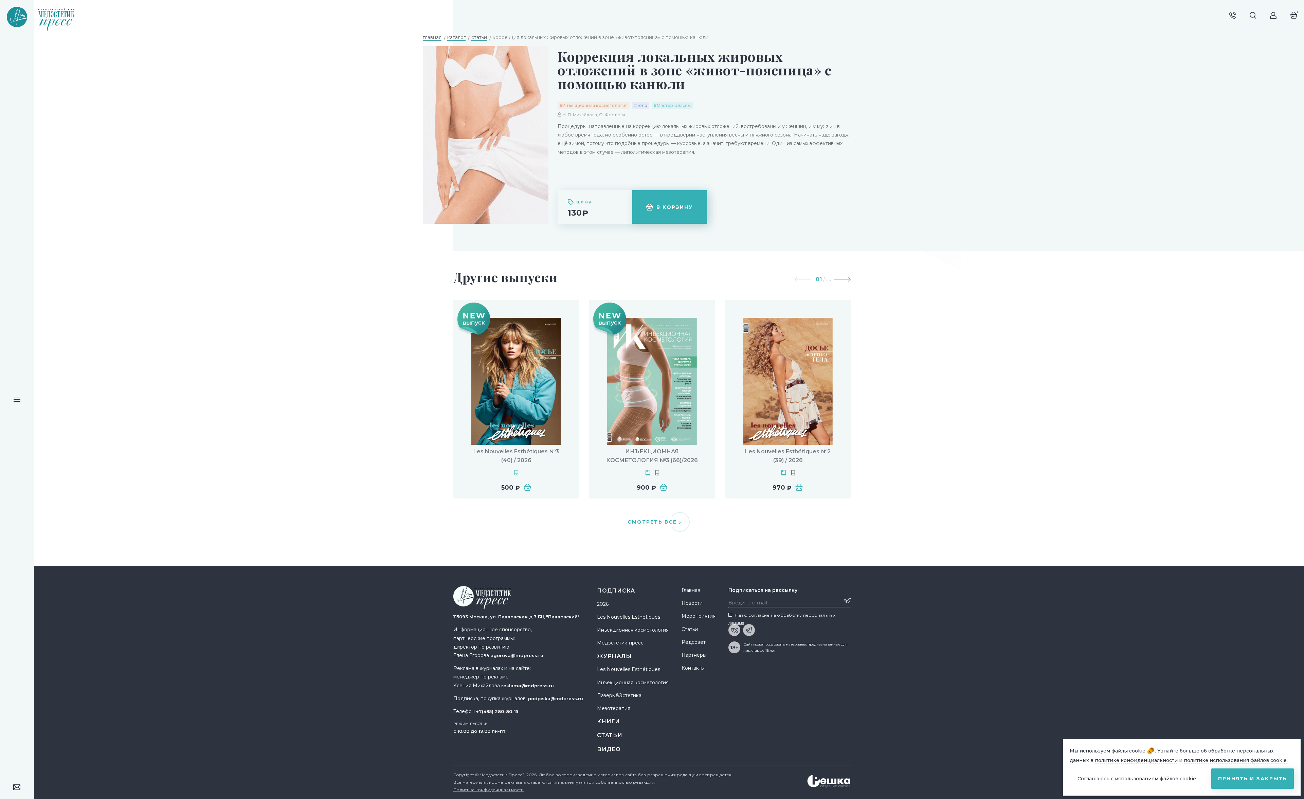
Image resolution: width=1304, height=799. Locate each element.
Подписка (616, 590)
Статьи (609, 735)
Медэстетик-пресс (620, 643)
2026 (603, 604)
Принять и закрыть (1252, 779)
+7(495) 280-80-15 (497, 711)
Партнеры (694, 655)
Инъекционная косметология (633, 630)
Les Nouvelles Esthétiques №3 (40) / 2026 (516, 456)
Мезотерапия (613, 708)
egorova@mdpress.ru (516, 655)
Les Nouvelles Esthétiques (628, 617)
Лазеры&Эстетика (619, 695)
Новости (692, 603)
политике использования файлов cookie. (1236, 760)
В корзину (674, 207)
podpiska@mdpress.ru (555, 698)
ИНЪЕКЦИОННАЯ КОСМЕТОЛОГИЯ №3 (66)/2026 (652, 456)
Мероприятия (699, 616)
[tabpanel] (516, 399)
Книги (608, 721)
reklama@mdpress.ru (527, 685)
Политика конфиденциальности (488, 789)
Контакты (693, 668)
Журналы (614, 656)
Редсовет (694, 642)
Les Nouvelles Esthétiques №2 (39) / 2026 (788, 456)
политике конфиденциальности (1136, 760)
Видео (609, 749)
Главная (691, 590)
